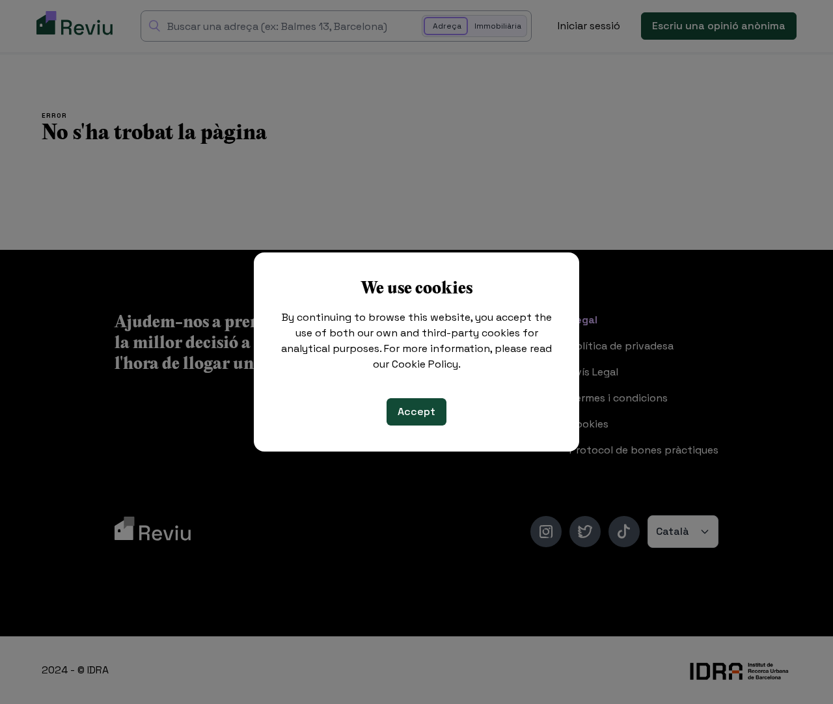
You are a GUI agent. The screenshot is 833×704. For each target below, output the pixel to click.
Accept (416, 411)
